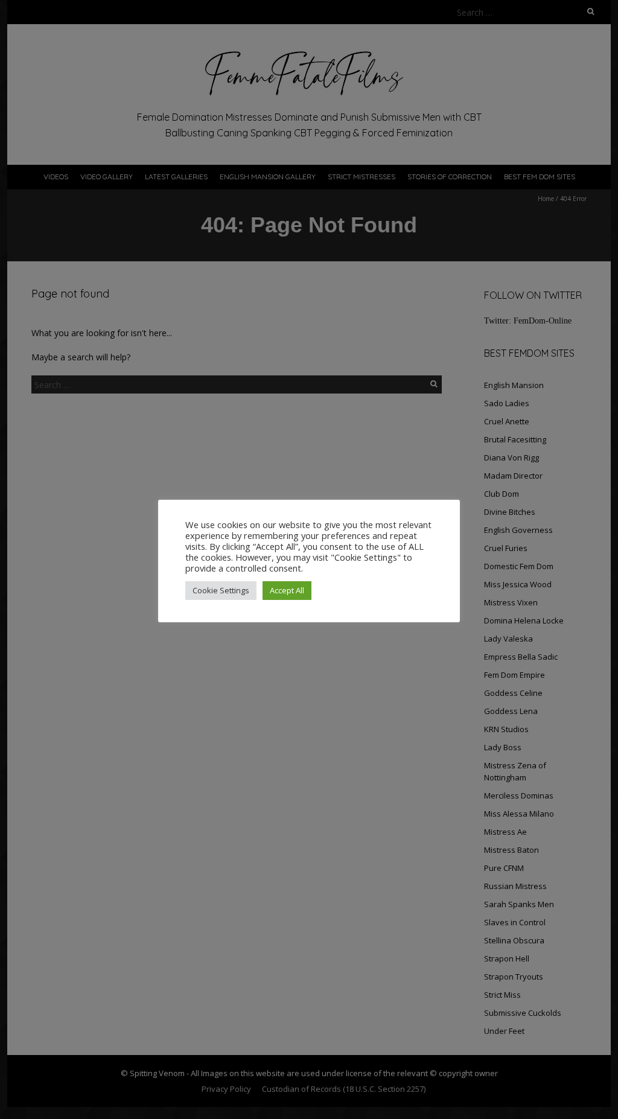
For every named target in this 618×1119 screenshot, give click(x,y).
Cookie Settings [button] (221, 590)
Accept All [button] (287, 590)
